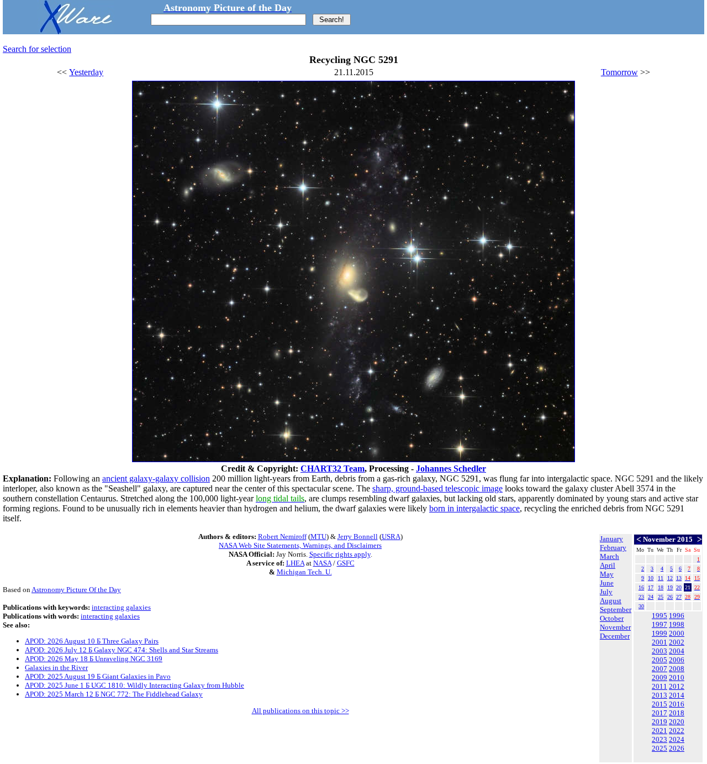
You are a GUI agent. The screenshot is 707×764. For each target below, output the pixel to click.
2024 (676, 739)
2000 (676, 633)
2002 (676, 642)
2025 (659, 748)
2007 (659, 668)
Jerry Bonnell (357, 536)
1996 (676, 615)
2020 (676, 722)
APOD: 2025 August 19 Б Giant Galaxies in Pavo (98, 676)
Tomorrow (619, 72)
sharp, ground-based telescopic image (437, 488)
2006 (676, 660)
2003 (659, 651)
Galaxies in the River (56, 667)
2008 (676, 668)
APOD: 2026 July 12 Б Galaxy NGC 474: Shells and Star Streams (121, 650)
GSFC (346, 563)
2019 (659, 722)
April (607, 565)
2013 (659, 695)
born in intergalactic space (474, 508)
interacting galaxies (121, 607)
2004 (676, 651)
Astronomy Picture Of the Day (76, 589)
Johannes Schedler (451, 468)
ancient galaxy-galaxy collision (156, 478)
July (606, 592)
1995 (659, 615)
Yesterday (86, 72)
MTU (318, 536)
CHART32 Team (332, 468)
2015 (659, 704)
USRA (391, 536)
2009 (659, 677)
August (610, 600)
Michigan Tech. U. (304, 572)
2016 (676, 704)
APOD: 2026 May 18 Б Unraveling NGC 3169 (93, 659)
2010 (676, 677)
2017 (659, 713)
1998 (676, 624)
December (615, 636)
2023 (659, 739)
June (607, 583)
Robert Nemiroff (282, 536)
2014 (676, 695)
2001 (659, 642)
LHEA (295, 563)
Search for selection (37, 49)
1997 (659, 624)
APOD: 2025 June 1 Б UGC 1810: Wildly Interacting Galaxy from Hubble (134, 685)
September (615, 609)
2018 (676, 713)
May (607, 574)
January (611, 539)
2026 (676, 748)
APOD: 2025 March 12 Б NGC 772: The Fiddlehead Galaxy (114, 694)
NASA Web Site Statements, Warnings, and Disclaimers (300, 545)
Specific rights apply (340, 554)
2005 (659, 660)
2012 (676, 686)
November (615, 627)
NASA (322, 563)
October (612, 618)
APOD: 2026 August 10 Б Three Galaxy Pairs (92, 641)
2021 (659, 730)
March (609, 556)
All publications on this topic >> (300, 711)
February (613, 547)
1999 (659, 633)
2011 (659, 686)
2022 (676, 730)
